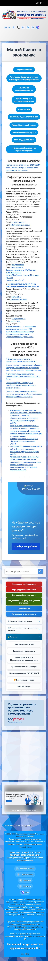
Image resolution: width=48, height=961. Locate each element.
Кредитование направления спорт (20, 332)
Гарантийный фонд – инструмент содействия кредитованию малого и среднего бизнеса (21, 385)
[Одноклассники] (23, 27)
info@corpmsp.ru (18, 222)
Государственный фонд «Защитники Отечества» (24, 602)
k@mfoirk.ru (16, 297)
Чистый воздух (24, 686)
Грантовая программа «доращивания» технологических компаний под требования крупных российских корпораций (24, 394)
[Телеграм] (28, 27)
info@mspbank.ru (18, 319)
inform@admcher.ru (9, 27)
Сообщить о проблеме (26, 546)
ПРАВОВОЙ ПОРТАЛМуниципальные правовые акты (24, 658)
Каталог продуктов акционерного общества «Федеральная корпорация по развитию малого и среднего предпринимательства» (24, 367)
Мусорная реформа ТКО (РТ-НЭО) (24, 673)
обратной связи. (25, 847)
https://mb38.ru (17, 267)
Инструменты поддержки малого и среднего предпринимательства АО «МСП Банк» (23, 376)
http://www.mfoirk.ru (19, 299)
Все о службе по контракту (24, 595)
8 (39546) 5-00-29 (18, 27)
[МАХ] (37, 27)
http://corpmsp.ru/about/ (20, 225)
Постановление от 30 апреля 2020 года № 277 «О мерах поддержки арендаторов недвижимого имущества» (23, 167)
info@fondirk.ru (18, 265)
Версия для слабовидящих (24, 584)
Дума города (24, 608)
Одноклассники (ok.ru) (15, 280)
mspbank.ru (15, 321)
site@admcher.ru (29, 929)
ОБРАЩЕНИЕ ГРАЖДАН (24, 644)
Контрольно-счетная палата (24, 614)
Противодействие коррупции (24, 667)
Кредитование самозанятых (17, 334)
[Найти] (40, 571)
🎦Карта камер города (24, 680)
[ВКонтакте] (32, 27)
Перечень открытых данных (18, 825)
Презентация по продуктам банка (19, 337)
